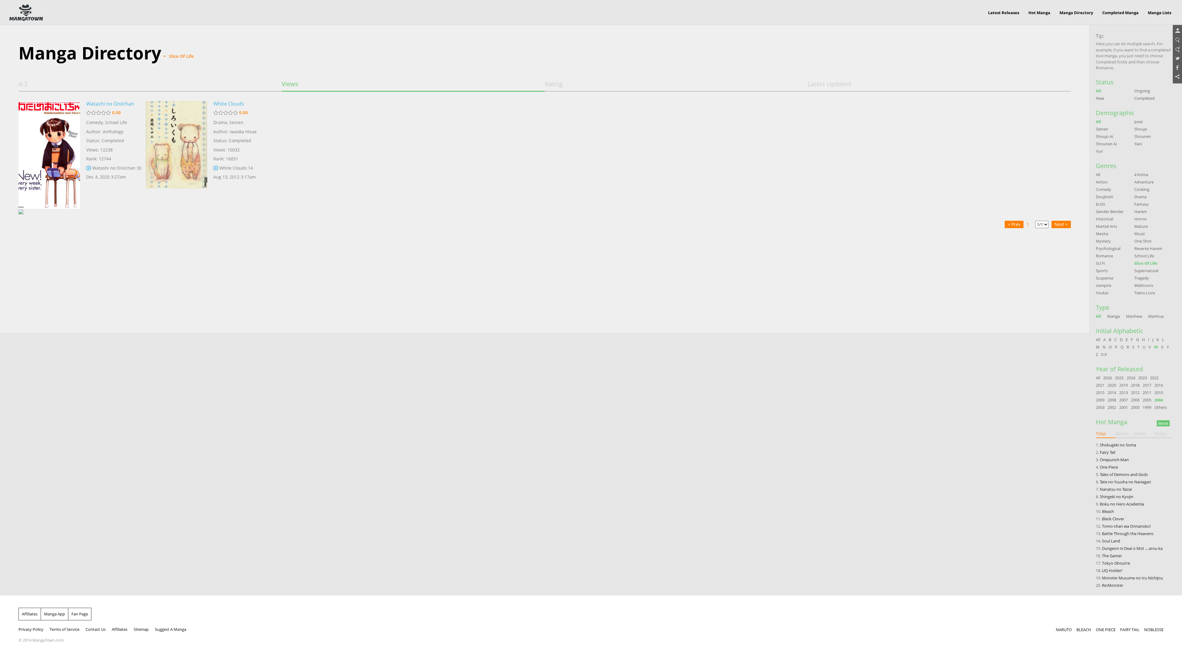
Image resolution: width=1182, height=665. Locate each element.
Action (1102, 182)
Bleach (1108, 511)
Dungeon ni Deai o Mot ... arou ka (1132, 548)
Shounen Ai (1106, 144)
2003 (1100, 407)
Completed (1144, 98)
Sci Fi (1100, 263)
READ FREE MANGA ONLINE (26, 13)
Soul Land (1111, 541)
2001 (1123, 407)
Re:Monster (1112, 585)
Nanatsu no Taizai (1116, 489)
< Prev (1014, 224)
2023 (1142, 378)
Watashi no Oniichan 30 (117, 168)
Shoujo (1140, 129)
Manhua (1156, 316)
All (1098, 91)
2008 (1112, 400)
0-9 (1104, 354)
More (1163, 423)
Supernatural (1146, 270)
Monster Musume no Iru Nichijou (1132, 578)
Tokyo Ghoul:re (1116, 563)
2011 (1147, 392)
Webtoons (1143, 285)
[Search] (1177, 40)
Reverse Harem (1148, 248)
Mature (1141, 226)
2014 (1112, 392)
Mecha (1102, 233)
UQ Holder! (1112, 570)
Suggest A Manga (170, 629)
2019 (1123, 385)
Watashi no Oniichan (110, 103)
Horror (1140, 219)
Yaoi (1138, 144)
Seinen (236, 122)
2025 (1119, 378)
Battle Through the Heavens (1127, 533)
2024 (1131, 378)
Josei (1138, 121)
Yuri (1099, 151)
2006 (1135, 400)
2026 (1107, 378)
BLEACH (1083, 629)
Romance (1104, 256)
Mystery (1103, 241)
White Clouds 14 (236, 168)
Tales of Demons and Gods (1124, 474)
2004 (1158, 400)
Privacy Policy (30, 629)
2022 (1154, 378)
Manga (1113, 316)
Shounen (1142, 136)
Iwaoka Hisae (243, 132)
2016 (1158, 385)
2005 (1147, 400)
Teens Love (1144, 293)
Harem (1140, 211)
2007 (1123, 400)
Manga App (54, 614)
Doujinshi (1104, 197)
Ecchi (1100, 204)
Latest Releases (1003, 12)
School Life (116, 122)
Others (1160, 407)
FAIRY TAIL (1130, 629)
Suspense (1104, 278)
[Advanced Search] (1177, 49)
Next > (1061, 224)
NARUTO (1064, 629)
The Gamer (1112, 555)
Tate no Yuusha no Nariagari (1125, 482)
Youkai (1102, 293)
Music (1139, 233)
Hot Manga (1039, 12)
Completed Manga (1120, 12)
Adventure (1144, 182)
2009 (1100, 400)
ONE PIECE (1106, 629)
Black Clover (1113, 519)
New (1100, 98)
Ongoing (1142, 91)
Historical (1104, 219)
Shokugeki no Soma (1118, 445)
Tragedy (1141, 278)
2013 (1123, 392)
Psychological (1108, 248)
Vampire (1103, 285)
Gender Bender (1110, 211)
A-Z (23, 84)
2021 (1100, 385)
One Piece (1109, 467)
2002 (1112, 407)
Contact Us (96, 629)
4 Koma (1141, 174)
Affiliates (30, 614)
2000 (1135, 407)
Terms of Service (64, 629)
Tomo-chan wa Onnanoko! (1126, 526)
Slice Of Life (1145, 263)
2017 (1147, 385)
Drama (220, 122)
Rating (554, 84)
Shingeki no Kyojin (1116, 496)
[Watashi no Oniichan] (49, 148)
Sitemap (141, 629)
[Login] (1177, 31)
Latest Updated (829, 84)
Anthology (113, 132)
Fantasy (1141, 204)
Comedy (94, 122)
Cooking (1141, 189)
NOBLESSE (1154, 629)
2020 (1112, 385)
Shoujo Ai (1104, 136)
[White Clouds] (176, 148)
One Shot (1143, 241)
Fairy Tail (1107, 452)
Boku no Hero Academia (1122, 504)
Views (290, 84)
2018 (1135, 385)
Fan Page (79, 614)
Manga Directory (1076, 12)
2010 (1158, 392)
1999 (1147, 407)
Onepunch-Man (1114, 459)
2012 (1135, 392)
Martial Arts (1106, 226)
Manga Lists (1159, 12)
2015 (1100, 392)
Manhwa (1134, 316)
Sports (1102, 270)
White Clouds (228, 103)
